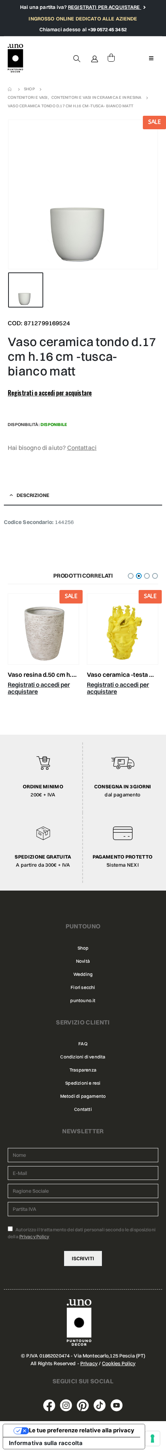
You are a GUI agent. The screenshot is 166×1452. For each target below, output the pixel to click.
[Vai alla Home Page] (10, 89)
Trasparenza (83, 1070)
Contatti (83, 1109)
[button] (131, 576)
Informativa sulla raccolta (46, 1443)
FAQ (83, 1043)
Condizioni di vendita (82, 1057)
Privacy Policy (34, 1236)
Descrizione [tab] (33, 495)
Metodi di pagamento (83, 1096)
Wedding (83, 974)
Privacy (89, 1363)
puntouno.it (82, 1000)
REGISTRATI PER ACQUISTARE (104, 7)
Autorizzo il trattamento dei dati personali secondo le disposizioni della (82, 1233)
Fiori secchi (83, 987)
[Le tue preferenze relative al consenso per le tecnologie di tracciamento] (152, 1438)
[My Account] (95, 58)
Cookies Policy (119, 1363)
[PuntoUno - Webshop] (15, 58)
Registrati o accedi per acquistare (50, 392)
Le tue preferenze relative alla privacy (81, 1430)
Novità (83, 961)
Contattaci (82, 447)
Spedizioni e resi (82, 1083)
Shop (83, 948)
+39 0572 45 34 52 (107, 29)
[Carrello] (111, 58)
